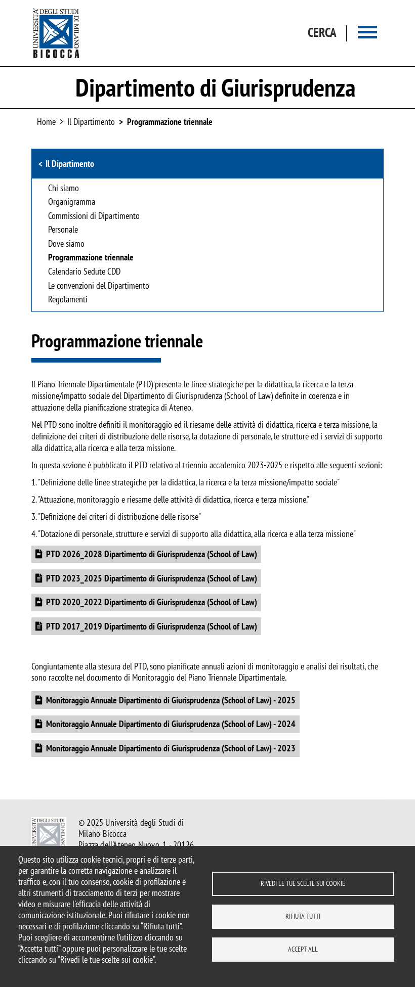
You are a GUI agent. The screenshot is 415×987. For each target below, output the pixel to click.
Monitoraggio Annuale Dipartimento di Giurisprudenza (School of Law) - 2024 (171, 724)
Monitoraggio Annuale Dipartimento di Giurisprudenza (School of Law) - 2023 (171, 748)
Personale (63, 230)
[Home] (56, 33)
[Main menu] (367, 33)
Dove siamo (66, 244)
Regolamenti (68, 300)
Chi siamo (63, 189)
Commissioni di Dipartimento (94, 216)
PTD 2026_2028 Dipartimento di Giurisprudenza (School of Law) (151, 554)
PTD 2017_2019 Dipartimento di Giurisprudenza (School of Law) (151, 626)
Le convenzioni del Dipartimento (98, 286)
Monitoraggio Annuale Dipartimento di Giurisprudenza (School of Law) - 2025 (171, 700)
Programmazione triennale (170, 121)
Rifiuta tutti (302, 916)
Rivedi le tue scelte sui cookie (303, 883)
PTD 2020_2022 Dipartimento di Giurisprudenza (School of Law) (151, 602)
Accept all (303, 949)
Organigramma (71, 202)
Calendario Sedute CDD (84, 272)
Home (46, 121)
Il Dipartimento (70, 163)
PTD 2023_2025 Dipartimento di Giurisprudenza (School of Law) (151, 578)
